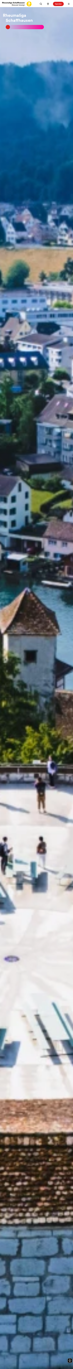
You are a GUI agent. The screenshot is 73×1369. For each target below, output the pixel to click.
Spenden (58, 4)
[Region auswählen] (48, 4)
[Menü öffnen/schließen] (69, 4)
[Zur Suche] (41, 4)
